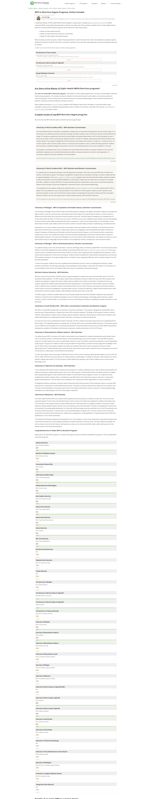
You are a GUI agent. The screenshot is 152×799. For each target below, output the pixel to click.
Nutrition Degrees (32, 8)
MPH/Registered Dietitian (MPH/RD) (44, 65)
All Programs (83, 3)
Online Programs (70, 3)
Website (69, 59)
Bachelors (95, 3)
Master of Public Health (41, 75)
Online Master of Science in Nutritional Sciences (47, 55)
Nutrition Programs (43, 8)
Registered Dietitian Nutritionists (97, 23)
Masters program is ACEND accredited (64, 177)
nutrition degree (58, 104)
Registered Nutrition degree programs (95, 250)
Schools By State (115, 3)
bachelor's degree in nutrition (84, 188)
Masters (103, 3)
